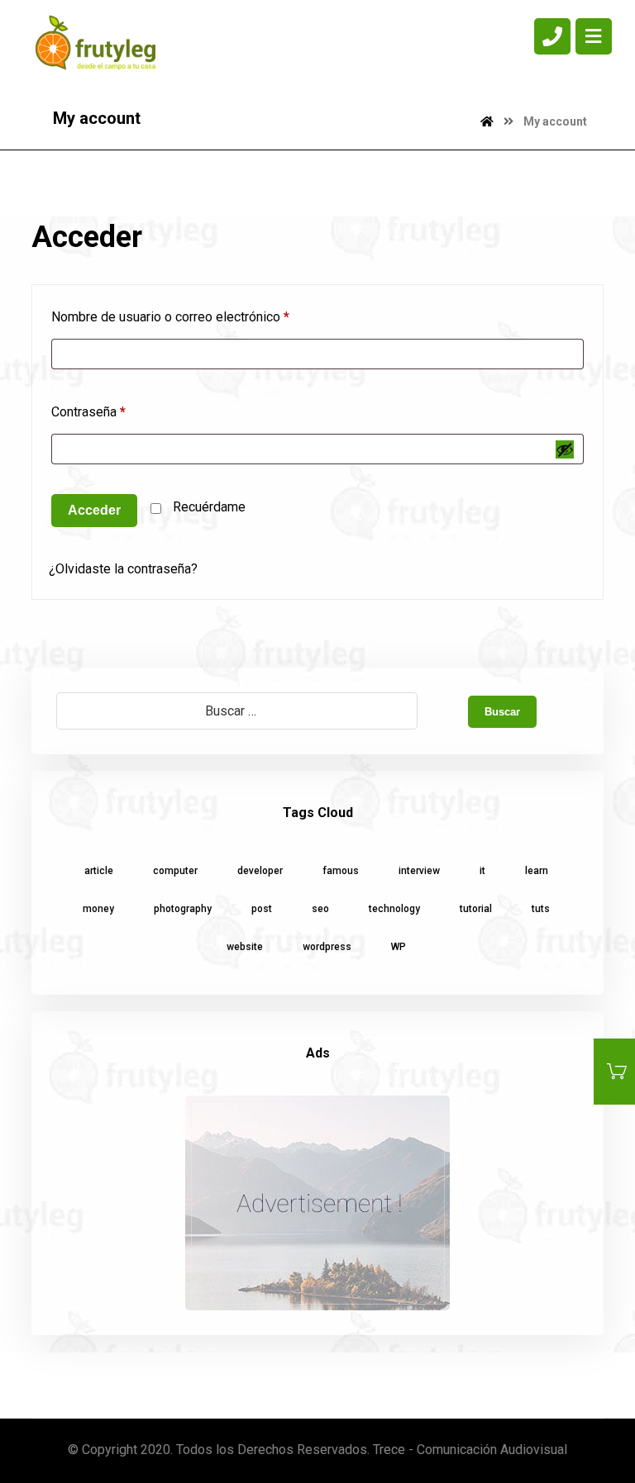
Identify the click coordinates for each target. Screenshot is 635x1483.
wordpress (327, 947)
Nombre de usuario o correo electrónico (170, 317)
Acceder (94, 510)
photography (183, 909)
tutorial (476, 909)
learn (536, 871)
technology (394, 909)
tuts (541, 909)
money (98, 909)
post (261, 909)
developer (260, 871)
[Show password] (565, 449)
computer (175, 871)
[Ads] (317, 1203)
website (245, 947)
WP (398, 947)
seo (320, 909)
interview (419, 871)
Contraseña (88, 412)
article (98, 871)
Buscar (502, 712)
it (482, 871)
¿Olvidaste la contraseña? (123, 569)
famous (340, 871)
